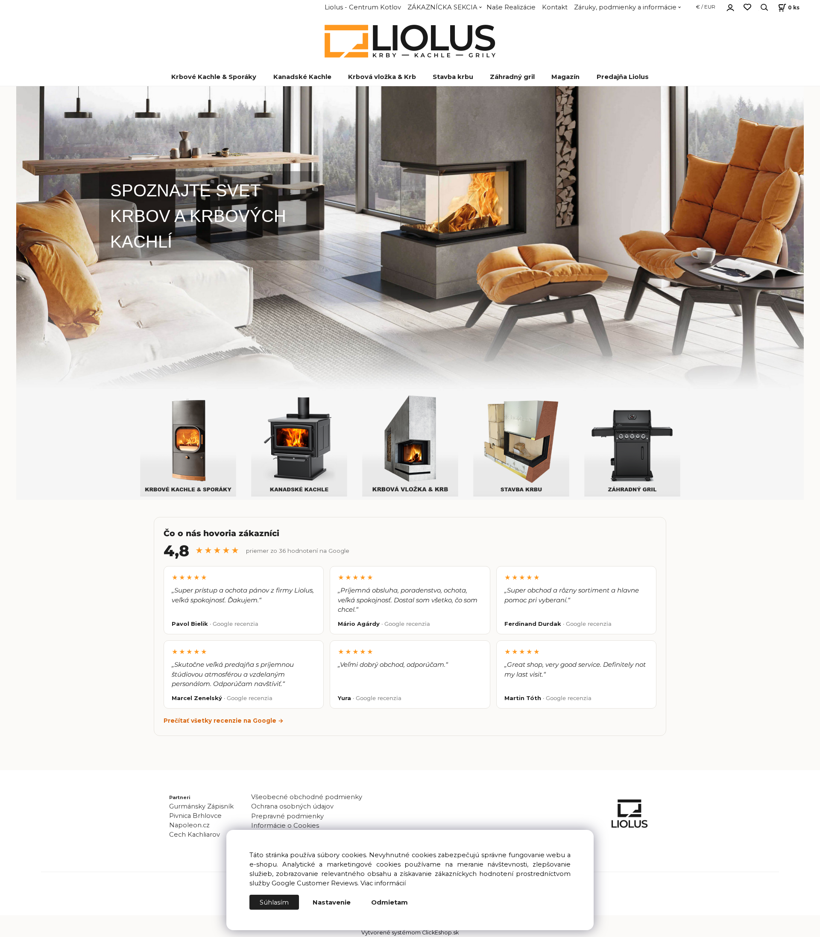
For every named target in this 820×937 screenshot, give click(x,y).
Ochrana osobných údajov (292, 806)
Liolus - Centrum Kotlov (363, 7)
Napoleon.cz (189, 825)
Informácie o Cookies (285, 825)
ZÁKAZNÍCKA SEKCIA (442, 7)
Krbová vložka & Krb (382, 77)
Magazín (565, 77)
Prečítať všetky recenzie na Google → (224, 720)
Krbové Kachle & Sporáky (213, 77)
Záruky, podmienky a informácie (625, 7)
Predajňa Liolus (623, 77)
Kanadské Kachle (302, 77)
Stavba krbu (453, 77)
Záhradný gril (512, 77)
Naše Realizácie (511, 7)
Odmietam (389, 902)
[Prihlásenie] (730, 6)
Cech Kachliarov (194, 834)
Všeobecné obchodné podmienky (306, 797)
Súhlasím (274, 902)
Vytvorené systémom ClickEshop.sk (410, 932)
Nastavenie (332, 902)
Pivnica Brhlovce (197, 816)
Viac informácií (383, 883)
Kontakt (555, 7)
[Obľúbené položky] (747, 7)
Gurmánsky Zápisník (201, 806)
